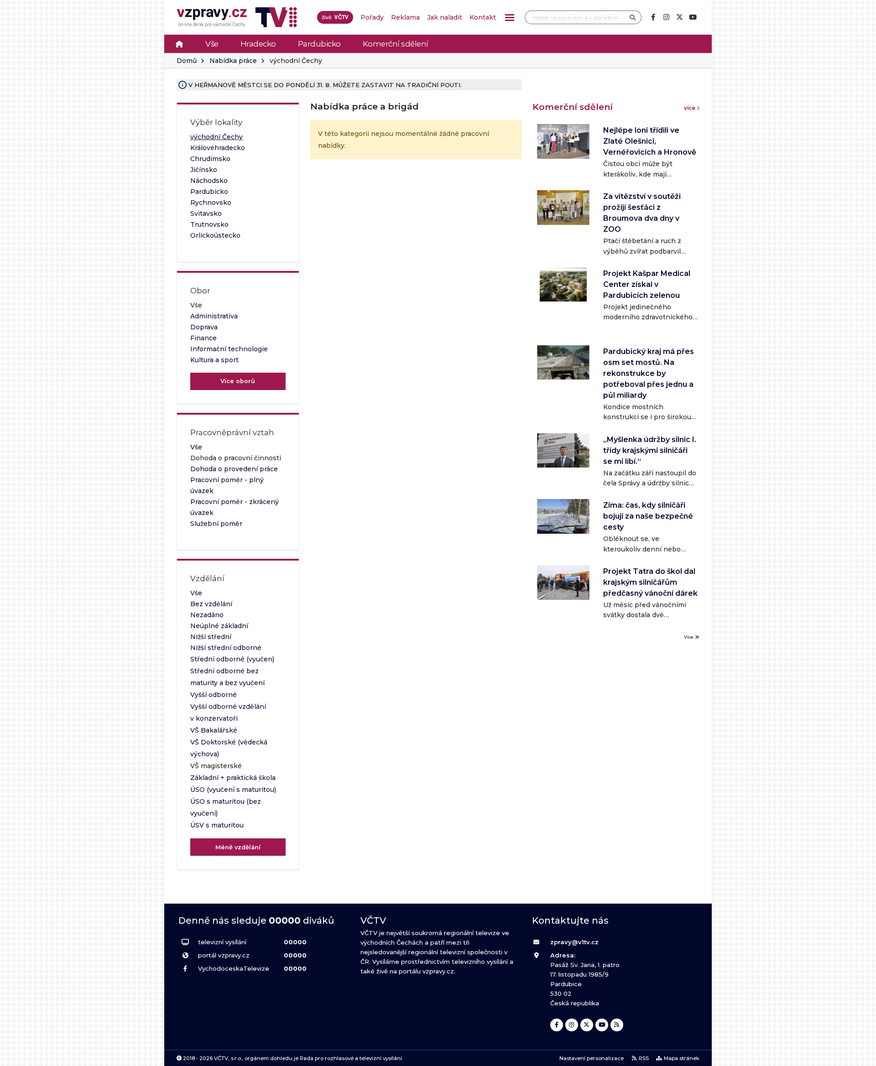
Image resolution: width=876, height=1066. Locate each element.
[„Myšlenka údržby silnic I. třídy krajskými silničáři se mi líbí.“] (563, 450)
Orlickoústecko (215, 235)
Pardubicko (319, 43)
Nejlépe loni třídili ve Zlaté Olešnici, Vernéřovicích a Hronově (649, 141)
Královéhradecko (217, 148)
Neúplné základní (219, 626)
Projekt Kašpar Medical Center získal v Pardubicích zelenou (646, 284)
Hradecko (258, 43)
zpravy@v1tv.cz (574, 942)
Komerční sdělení (395, 43)
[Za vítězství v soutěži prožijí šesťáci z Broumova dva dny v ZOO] (563, 207)
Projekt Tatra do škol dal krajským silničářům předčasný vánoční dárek (650, 582)
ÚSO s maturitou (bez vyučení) (225, 807)
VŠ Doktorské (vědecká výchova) (228, 748)
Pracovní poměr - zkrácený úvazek (234, 507)
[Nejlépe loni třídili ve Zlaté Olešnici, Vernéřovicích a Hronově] (563, 141)
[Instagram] (666, 17)
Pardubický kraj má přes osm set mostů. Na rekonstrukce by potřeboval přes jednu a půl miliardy (648, 373)
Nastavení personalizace (591, 1058)
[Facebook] (653, 17)
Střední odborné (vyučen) (232, 659)
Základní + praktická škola (233, 778)
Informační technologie (229, 349)
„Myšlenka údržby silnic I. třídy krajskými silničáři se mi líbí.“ (649, 450)
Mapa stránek (681, 1058)
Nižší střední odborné (225, 648)
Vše (212, 43)
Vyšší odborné (213, 695)
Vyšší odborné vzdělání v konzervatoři (228, 712)
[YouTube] (692, 17)
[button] (510, 17)
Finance (203, 338)
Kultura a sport (214, 360)
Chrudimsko (210, 159)
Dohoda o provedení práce (234, 469)
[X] (679, 17)
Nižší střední (210, 637)
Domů (187, 61)
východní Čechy (216, 137)
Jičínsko (203, 170)
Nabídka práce (233, 61)
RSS (644, 1058)
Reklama (405, 17)
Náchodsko (209, 181)
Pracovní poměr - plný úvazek (227, 485)
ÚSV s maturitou (217, 825)
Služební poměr (216, 524)
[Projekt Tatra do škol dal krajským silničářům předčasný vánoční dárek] (563, 582)
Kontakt (482, 17)
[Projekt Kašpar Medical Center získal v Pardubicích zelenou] (563, 284)
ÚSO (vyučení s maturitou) (233, 789)
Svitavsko (206, 213)
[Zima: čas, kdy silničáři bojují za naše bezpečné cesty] (563, 516)
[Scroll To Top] (860, 1055)
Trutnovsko (209, 224)
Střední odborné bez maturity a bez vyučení (227, 677)
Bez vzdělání (211, 604)
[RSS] (616, 1025)
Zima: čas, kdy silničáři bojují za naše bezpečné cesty (648, 516)
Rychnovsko (210, 202)
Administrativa (214, 316)
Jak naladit (444, 17)
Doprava (204, 327)
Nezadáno (207, 615)
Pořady (372, 17)
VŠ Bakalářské (213, 730)
